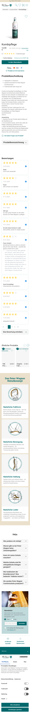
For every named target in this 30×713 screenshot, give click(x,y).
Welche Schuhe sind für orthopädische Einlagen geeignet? (12, 564)
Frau (8, 619)
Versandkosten (24, 49)
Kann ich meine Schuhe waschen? (12, 556)
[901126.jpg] (15, 28)
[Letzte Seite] (18, 327)
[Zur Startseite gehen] (7, 5)
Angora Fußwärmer (19, 365)
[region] (15, 28)
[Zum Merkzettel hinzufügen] (26, 16)
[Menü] (26, 5)
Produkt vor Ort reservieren (16, 71)
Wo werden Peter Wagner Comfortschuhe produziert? (13, 582)
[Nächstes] (28, 345)
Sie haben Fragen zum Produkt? (14, 136)
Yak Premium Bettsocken (5, 365)
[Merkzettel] (19, 5)
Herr (15, 619)
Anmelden (22, 623)
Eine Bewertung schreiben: (13, 332)
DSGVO (11, 630)
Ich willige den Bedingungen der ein (15, 629)
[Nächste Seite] (14, 327)
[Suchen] (16, 5)
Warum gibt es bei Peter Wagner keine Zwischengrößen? (12, 548)
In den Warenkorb (15, 62)
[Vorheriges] (24, 345)
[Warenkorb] (23, 5)
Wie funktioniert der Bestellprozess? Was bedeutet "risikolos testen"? (13, 574)
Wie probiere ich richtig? (12, 541)
